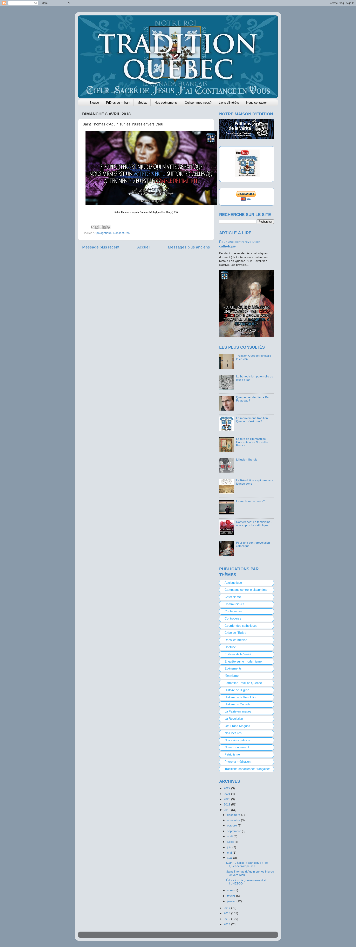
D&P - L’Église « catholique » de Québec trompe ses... (247, 864)
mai (230, 852)
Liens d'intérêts (229, 102)
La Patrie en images (238, 711)
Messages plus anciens (189, 247)
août (230, 836)
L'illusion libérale (247, 459)
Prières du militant (118, 102)
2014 (227, 924)
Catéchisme (233, 597)
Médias (142, 102)
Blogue (94, 102)
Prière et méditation (238, 761)
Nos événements (166, 102)
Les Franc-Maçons (237, 726)
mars (230, 890)
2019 (227, 804)
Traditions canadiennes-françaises (248, 769)
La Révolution (234, 718)
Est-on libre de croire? (250, 501)
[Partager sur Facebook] (104, 227)
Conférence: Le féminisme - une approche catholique (254, 523)
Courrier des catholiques (241, 625)
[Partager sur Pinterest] (108, 227)
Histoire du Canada (237, 704)
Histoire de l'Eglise (237, 690)
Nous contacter (256, 102)
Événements (233, 668)
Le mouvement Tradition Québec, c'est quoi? (252, 420)
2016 (227, 913)
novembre (234, 820)
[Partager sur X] (100, 227)
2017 (227, 908)
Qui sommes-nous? (198, 102)
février (231, 895)
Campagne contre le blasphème (246, 589)
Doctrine (230, 647)
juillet (230, 841)
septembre (234, 831)
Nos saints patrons (237, 740)
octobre (232, 825)
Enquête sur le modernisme (243, 661)
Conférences (233, 611)
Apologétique (103, 232)
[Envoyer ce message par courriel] (93, 227)
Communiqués (234, 604)
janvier (232, 901)
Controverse (233, 618)
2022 (227, 788)
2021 (227, 793)
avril (230, 858)
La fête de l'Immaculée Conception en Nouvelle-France (252, 442)
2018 (227, 810)
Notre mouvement (237, 747)
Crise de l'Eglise (235, 632)
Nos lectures (121, 232)
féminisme (232, 675)
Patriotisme (232, 754)
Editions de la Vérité (238, 654)
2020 (227, 799)
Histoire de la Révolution (241, 697)
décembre (234, 814)
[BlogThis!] (97, 227)
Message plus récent (100, 247)
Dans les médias (236, 640)
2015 (227, 918)
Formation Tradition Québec (243, 683)
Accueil (143, 247)
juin (229, 847)
